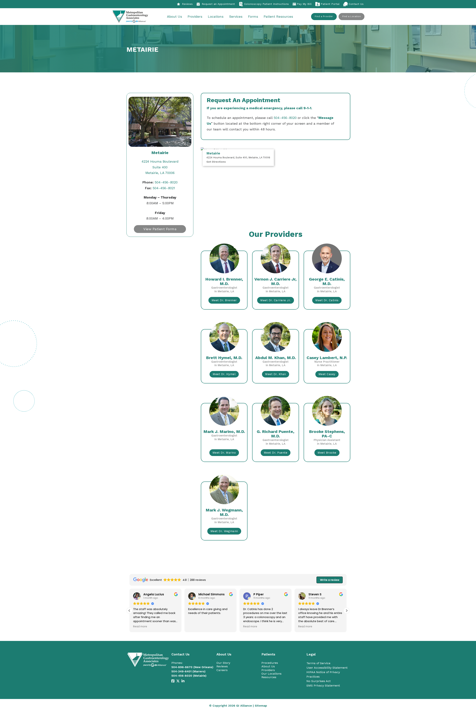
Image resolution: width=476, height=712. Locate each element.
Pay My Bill (304, 3)
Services (235, 16)
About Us (174, 16)
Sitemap (261, 705)
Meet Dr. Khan (275, 374)
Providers (195, 16)
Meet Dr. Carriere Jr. (275, 300)
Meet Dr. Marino (224, 452)
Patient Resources (278, 16)
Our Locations (271, 673)
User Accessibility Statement (327, 667)
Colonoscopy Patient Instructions (266, 3)
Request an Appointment (218, 3)
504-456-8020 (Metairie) (188, 675)
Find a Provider (324, 16)
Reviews (187, 3)
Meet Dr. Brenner (224, 300)
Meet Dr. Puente (275, 452)
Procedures (269, 663)
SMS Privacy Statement (323, 685)
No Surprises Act (318, 681)
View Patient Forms (159, 229)
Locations (215, 16)
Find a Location (351, 16)
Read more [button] (140, 626)
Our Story (223, 663)
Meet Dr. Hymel (224, 374)
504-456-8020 (160, 182)
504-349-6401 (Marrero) (188, 671)
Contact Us (356, 3)
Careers (222, 670)
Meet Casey (327, 374)
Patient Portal (330, 3)
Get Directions (216, 161)
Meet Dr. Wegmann (224, 531)
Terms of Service (318, 663)
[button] (346, 610)
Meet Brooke (327, 452)
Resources (268, 677)
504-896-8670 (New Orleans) (192, 667)
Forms (253, 16)
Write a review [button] (329, 580)
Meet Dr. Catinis (326, 300)
